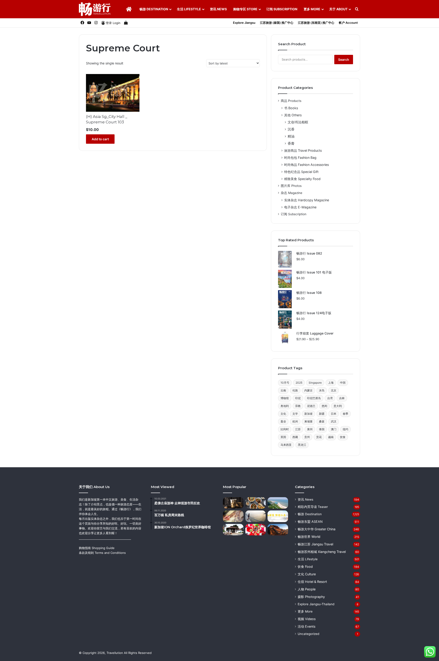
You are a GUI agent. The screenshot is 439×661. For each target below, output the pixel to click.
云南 (283, 390)
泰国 (321, 429)
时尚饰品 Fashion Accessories (306, 165)
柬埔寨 (308, 421)
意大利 (338, 406)
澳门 (333, 429)
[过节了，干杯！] (255, 530)
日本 (333, 413)
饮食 (342, 437)
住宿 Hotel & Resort (312, 582)
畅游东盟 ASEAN (310, 521)
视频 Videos (307, 619)
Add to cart (100, 139)
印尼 (298, 398)
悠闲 (324, 406)
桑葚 (321, 421)
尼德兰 (311, 406)
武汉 (333, 421)
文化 (283, 413)
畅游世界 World (309, 537)
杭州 (295, 421)
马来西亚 (286, 444)
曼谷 (283, 421)
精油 (291, 136)
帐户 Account (348, 22)
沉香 (291, 129)
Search (343, 59)
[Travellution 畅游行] (95, 9)
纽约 (345, 429)
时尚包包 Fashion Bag (300, 157)
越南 (331, 437)
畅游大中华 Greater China (316, 529)
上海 (331, 382)
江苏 (298, 429)
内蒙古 (308, 390)
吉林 (342, 398)
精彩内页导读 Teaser (313, 507)
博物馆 (285, 398)
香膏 (291, 143)
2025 (299, 382)
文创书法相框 (298, 122)
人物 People (307, 589)
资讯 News (218, 9)
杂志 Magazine (291, 193)
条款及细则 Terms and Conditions (102, 553)
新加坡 (308, 413)
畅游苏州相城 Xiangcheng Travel (322, 552)
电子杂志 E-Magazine (300, 207)
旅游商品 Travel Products (303, 150)
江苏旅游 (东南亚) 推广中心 (316, 22)
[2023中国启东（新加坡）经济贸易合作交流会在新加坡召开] (278, 503)
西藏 (295, 437)
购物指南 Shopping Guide (97, 548)
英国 (283, 437)
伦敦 (295, 390)
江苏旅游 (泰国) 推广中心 (276, 22)
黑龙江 (302, 444)
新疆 (321, 413)
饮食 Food (305, 566)
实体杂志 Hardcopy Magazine (306, 200)
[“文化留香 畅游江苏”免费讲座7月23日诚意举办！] (278, 516)
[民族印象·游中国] (278, 530)
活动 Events (306, 626)
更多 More (312, 9)
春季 (345, 413)
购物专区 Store (245, 9)
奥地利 (285, 406)
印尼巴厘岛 (314, 398)
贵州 (307, 437)
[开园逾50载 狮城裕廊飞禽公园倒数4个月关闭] (233, 530)
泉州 (310, 429)
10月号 (285, 382)
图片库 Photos (291, 186)
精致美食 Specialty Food (302, 179)
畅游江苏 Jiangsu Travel (315, 544)
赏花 (319, 437)
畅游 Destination (153, 9)
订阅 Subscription (281, 9)
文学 (295, 413)
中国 (342, 382)
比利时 (285, 429)
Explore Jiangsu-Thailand (316, 604)
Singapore (315, 382)
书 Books (291, 108)
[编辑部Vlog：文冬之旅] (255, 503)
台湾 (330, 398)
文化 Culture (307, 574)
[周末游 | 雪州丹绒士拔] (255, 516)
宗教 (298, 406)
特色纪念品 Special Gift (301, 172)
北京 (333, 390)
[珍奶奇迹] (233, 503)
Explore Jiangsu (244, 22)
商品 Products (291, 101)
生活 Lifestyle (189, 9)
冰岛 (321, 390)
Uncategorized (308, 634)
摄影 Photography (311, 597)
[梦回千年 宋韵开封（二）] (233, 516)
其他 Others (293, 115)
